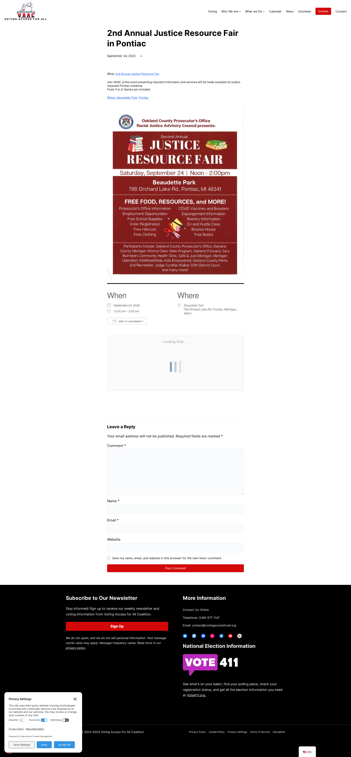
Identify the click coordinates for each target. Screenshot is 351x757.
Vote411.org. (196, 695)
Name (113, 501)
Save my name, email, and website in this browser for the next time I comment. (167, 558)
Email (113, 520)
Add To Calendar (129, 321)
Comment (116, 445)
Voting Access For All (25, 19)
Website (113, 539)
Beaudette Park (194, 305)
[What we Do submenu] (264, 11)
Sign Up (117, 626)
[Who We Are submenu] (240, 11)
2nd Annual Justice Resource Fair (137, 74)
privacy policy (75, 648)
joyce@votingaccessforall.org (243, 710)
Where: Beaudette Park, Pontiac (128, 97)
